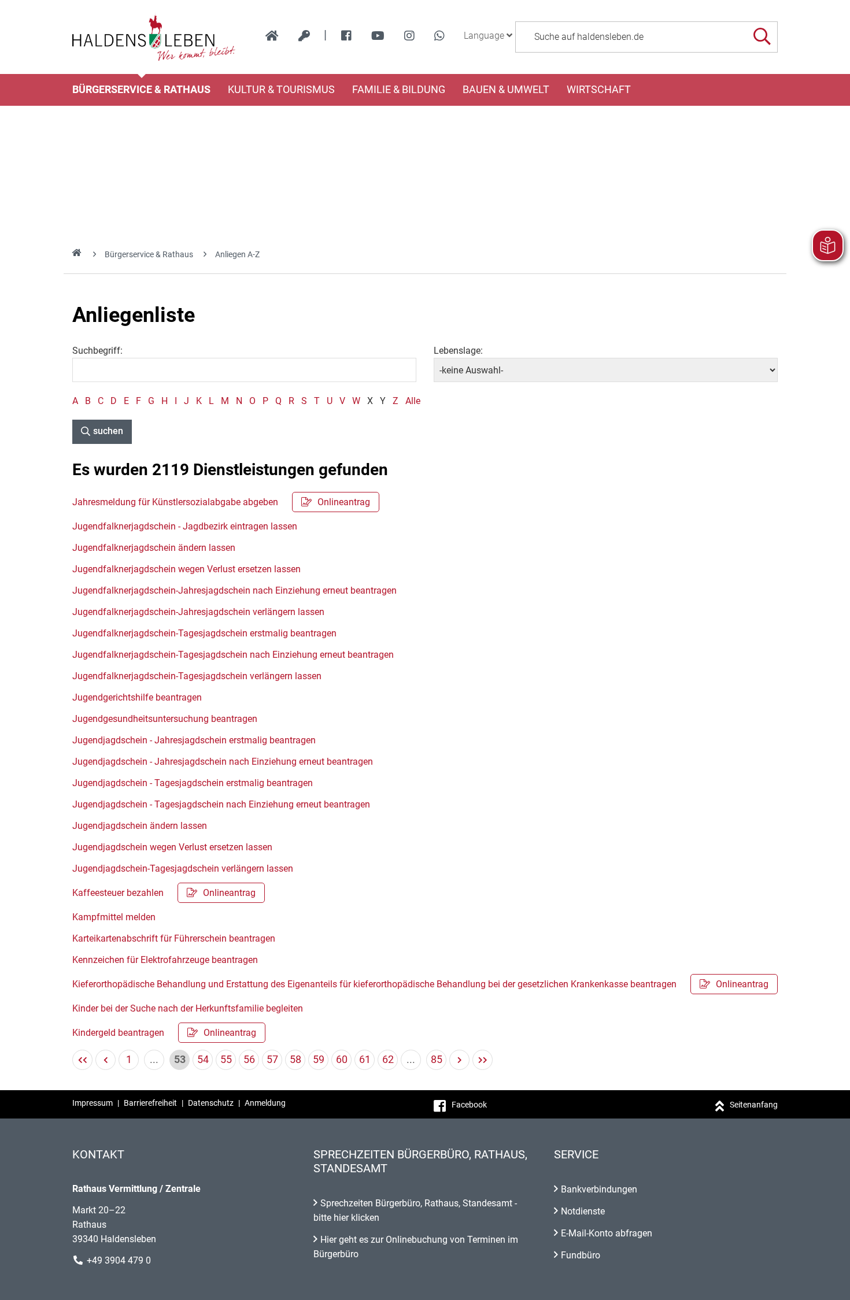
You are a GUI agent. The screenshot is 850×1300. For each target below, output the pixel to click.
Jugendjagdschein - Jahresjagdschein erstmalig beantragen (194, 740)
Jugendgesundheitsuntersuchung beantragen (164, 718)
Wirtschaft (599, 89)
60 (342, 1059)
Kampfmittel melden (114, 917)
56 (249, 1059)
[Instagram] (409, 35)
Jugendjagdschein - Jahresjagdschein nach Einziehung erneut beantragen (222, 761)
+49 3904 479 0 (119, 1260)
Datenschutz (211, 1103)
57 (272, 1059)
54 (203, 1059)
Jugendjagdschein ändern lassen (139, 825)
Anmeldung (265, 1103)
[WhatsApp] (439, 35)
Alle (412, 400)
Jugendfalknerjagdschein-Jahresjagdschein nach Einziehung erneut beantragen (234, 590)
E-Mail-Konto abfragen (606, 1233)
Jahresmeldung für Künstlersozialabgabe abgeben (221, 502)
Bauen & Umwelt (506, 89)
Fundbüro (580, 1255)
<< (82, 1060)
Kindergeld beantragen (164, 1032)
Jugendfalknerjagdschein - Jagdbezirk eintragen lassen (184, 526)
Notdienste (583, 1211)
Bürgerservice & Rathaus (141, 89)
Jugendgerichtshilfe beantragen (137, 697)
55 (226, 1059)
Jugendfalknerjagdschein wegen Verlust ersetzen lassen (186, 569)
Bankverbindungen (599, 1189)
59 (318, 1059)
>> (482, 1060)
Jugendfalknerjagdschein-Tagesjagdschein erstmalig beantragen (204, 633)
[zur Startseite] (272, 35)
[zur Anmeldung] (304, 35)
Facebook (469, 1104)
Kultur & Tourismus (281, 89)
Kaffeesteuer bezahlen (164, 892)
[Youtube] (378, 35)
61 (365, 1059)
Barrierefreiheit (150, 1103)
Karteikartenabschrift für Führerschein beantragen (173, 938)
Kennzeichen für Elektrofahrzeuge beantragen (165, 959)
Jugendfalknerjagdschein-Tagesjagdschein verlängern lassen (196, 676)
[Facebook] (346, 35)
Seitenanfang (754, 1104)
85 (436, 1059)
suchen (108, 430)
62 (388, 1059)
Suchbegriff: (97, 350)
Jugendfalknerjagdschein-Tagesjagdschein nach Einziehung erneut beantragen (233, 654)
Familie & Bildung (398, 89)
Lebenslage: (458, 350)
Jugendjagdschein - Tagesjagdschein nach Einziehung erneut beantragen (221, 804)
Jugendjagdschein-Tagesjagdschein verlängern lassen (182, 868)
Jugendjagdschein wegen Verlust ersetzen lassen (172, 847)
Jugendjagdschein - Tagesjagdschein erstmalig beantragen (192, 782)
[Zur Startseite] (154, 37)
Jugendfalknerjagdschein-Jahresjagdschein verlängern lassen (198, 611)
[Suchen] (762, 36)
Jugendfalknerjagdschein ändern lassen (153, 547)
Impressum (92, 1103)
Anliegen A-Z (237, 254)
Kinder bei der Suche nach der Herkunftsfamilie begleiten (187, 1008)
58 (295, 1059)
